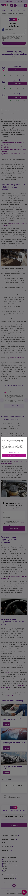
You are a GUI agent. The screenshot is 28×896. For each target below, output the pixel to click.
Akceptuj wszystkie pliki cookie (14, 455)
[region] (14, 448)
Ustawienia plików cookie (14, 452)
